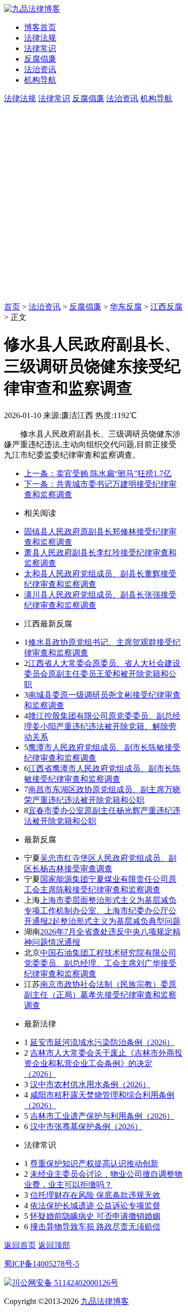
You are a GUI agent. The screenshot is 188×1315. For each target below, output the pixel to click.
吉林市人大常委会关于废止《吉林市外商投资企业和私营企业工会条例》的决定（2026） (103, 1063)
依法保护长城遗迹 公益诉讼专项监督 (95, 1205)
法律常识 (40, 48)
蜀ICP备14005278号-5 (41, 1263)
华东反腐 (126, 306)
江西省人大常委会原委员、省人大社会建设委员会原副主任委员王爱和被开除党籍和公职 (102, 674)
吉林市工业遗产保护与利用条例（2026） (102, 1116)
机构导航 (40, 80)
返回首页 (20, 1245)
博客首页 (40, 27)
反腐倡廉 (40, 59)
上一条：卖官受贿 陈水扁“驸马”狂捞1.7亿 (97, 473)
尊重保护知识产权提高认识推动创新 (94, 1163)
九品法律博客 (105, 1301)
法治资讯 (40, 69)
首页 (12, 306)
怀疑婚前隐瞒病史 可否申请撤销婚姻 (95, 1216)
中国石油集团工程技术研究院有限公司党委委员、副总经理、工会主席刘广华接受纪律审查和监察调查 (100, 963)
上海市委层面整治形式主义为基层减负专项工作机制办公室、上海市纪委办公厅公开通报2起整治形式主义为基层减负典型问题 (102, 910)
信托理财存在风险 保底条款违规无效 (95, 1195)
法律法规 (40, 38)
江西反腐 (166, 306)
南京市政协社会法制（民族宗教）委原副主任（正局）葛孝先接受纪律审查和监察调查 (100, 995)
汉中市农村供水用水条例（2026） (90, 1084)
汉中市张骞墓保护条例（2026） (86, 1126)
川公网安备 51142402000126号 (65, 1282)
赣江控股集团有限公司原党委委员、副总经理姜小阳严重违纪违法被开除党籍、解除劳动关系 (102, 726)
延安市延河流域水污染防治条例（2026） (102, 1042)
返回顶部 (54, 1245)
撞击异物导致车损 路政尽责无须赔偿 (95, 1226)
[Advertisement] (94, 203)
